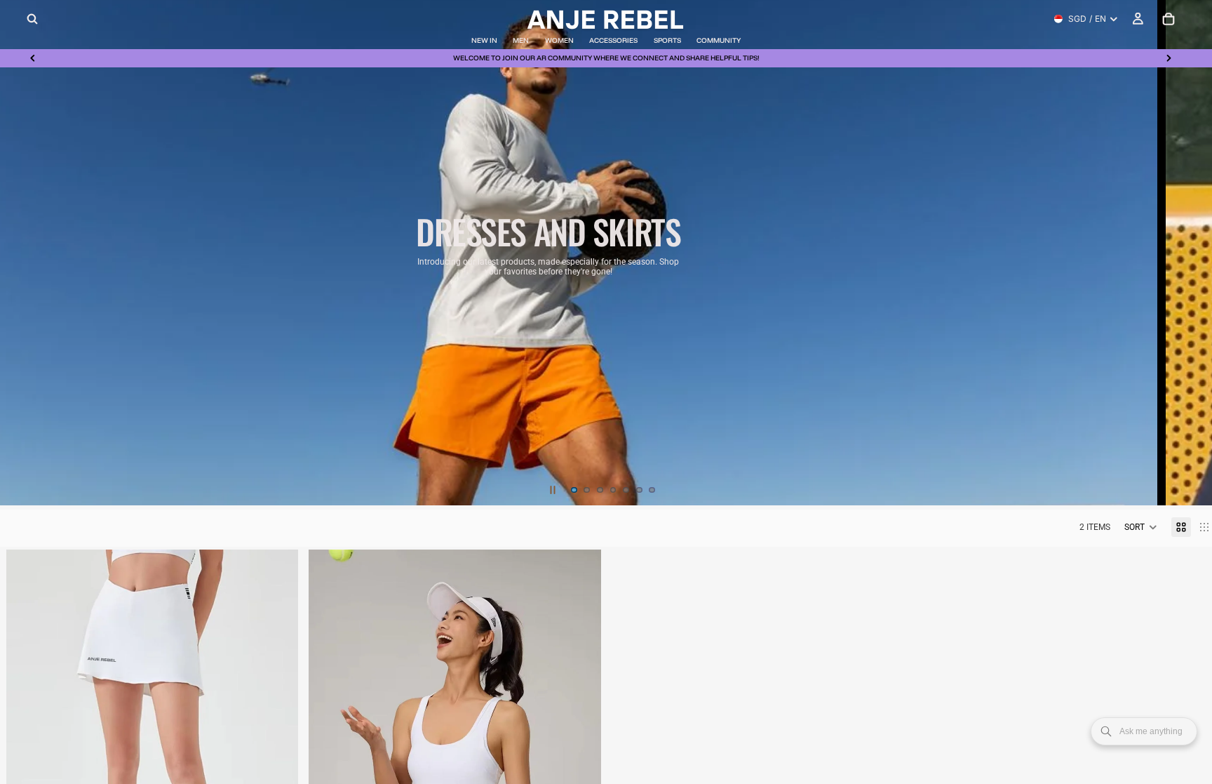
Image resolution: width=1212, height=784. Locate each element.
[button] (1140, 527)
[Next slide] (1168, 58)
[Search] (32, 19)
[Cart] (1168, 19)
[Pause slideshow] (553, 489)
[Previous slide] (33, 58)
